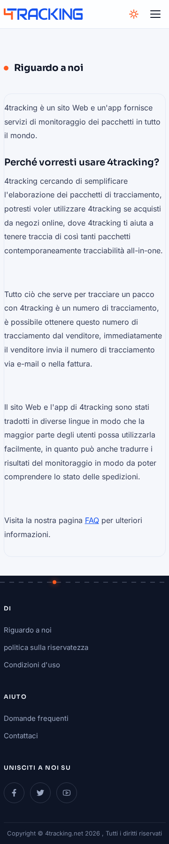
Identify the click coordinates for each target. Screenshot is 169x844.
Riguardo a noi (28, 629)
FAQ (92, 520)
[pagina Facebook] (14, 792)
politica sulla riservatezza (46, 647)
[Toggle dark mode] (133, 14)
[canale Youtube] (66, 792)
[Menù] (155, 14)
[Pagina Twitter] (40, 792)
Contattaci (21, 735)
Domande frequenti (36, 718)
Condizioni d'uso (32, 664)
